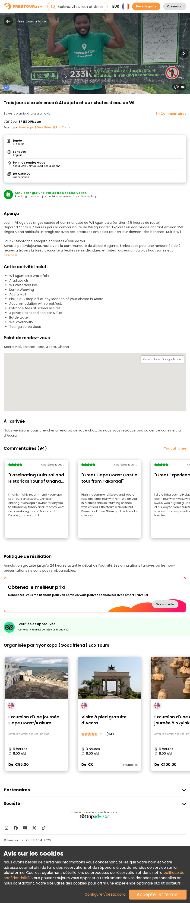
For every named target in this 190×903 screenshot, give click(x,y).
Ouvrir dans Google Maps (162, 359)
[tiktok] (43, 828)
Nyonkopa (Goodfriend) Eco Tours (44, 127)
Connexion (174, 6)
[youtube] (25, 828)
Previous (6, 53)
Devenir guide (146, 6)
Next (183, 53)
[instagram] (6, 828)
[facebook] (16, 828)
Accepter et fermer (158, 894)
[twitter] (34, 828)
